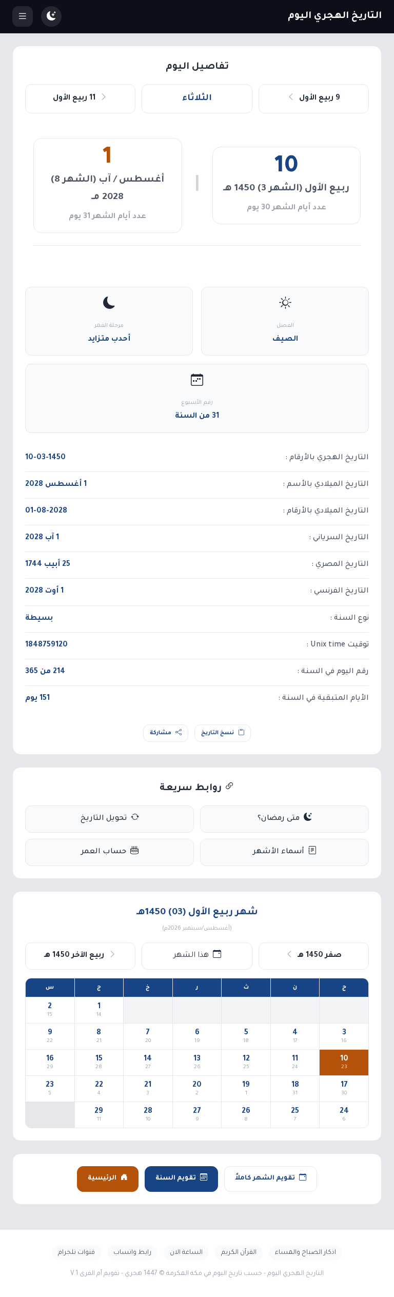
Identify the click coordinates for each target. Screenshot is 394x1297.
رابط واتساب (132, 1252)
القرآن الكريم (239, 1252)
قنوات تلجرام (76, 1252)
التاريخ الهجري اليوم (335, 16)
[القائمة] (22, 16)
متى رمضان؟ (279, 819)
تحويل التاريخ (104, 819)
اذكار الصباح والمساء (305, 1252)
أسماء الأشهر (278, 852)
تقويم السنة (175, 1178)
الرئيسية (102, 1178)
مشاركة (160, 733)
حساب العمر (103, 852)
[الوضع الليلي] (51, 16)
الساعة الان (186, 1252)
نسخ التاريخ (217, 733)
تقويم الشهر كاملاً (265, 1178)
